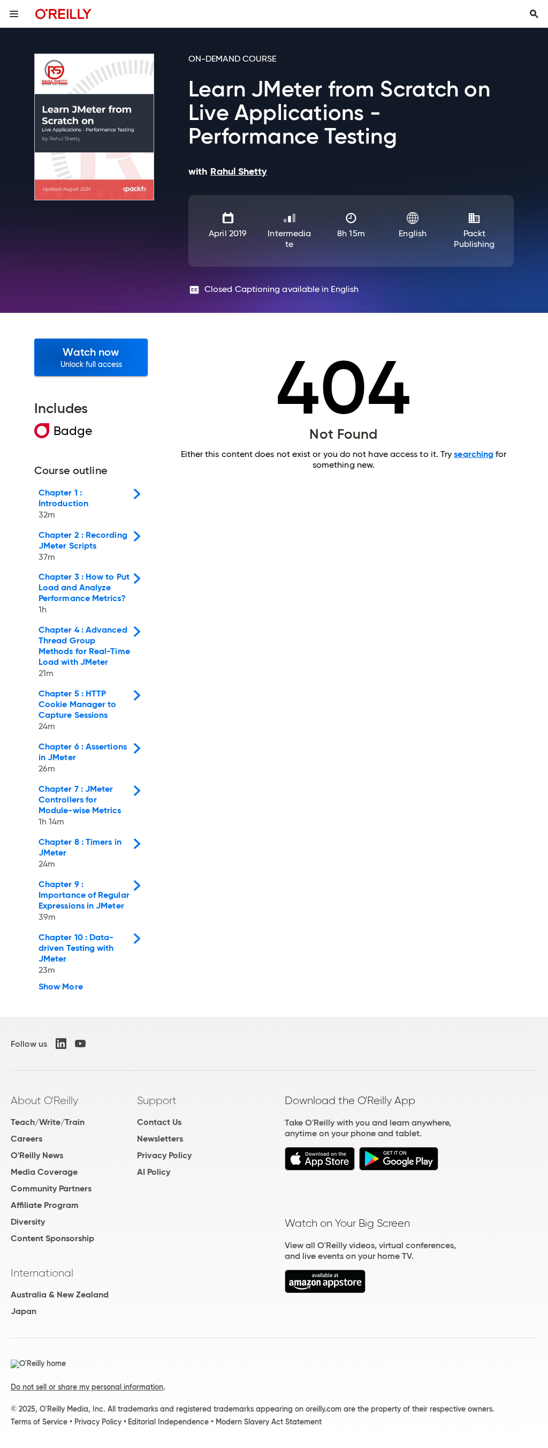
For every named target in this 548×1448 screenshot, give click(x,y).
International (42, 1272)
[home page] (63, 13)
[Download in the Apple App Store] (320, 1167)
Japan (23, 1311)
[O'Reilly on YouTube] (80, 1043)
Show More (61, 986)
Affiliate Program (45, 1205)
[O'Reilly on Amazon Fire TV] (325, 1290)
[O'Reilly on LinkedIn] (61, 1043)
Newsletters (160, 1138)
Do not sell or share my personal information (87, 1387)
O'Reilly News (37, 1155)
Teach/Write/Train (48, 1122)
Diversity (28, 1221)
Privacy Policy (164, 1155)
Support (157, 1100)
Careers (26, 1138)
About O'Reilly (44, 1100)
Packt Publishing (474, 238)
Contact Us (159, 1122)
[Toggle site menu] (14, 14)
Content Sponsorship (52, 1238)
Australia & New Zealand (60, 1294)
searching (473, 454)
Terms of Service (39, 1422)
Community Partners (51, 1188)
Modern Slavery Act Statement (269, 1422)
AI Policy (153, 1171)
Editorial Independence (168, 1422)
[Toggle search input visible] (534, 14)
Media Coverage (44, 1171)
